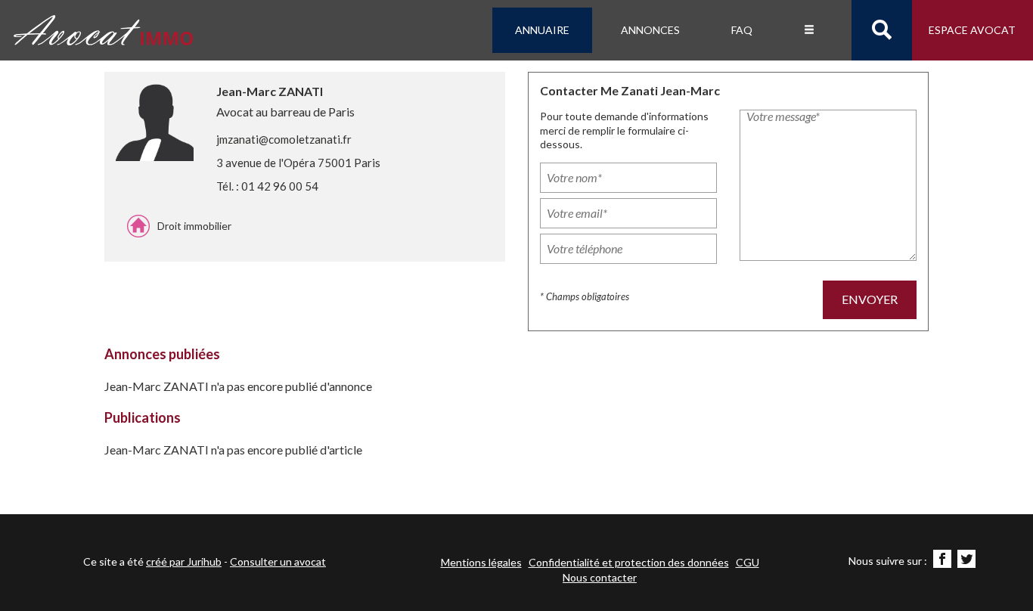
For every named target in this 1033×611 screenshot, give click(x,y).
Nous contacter (600, 577)
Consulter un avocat (278, 561)
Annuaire (542, 29)
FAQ (741, 29)
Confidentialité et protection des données (629, 562)
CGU (747, 562)
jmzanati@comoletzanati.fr (284, 139)
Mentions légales (481, 562)
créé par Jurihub (184, 561)
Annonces (650, 29)
